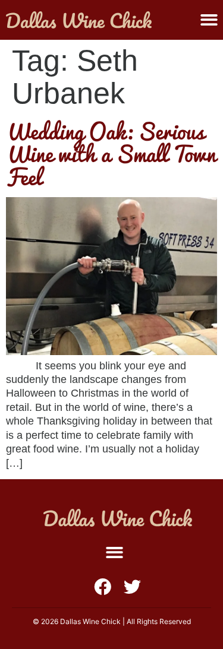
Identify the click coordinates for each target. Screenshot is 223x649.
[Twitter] (132, 587)
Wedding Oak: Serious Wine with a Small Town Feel (111, 153)
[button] (209, 20)
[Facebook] (102, 587)
